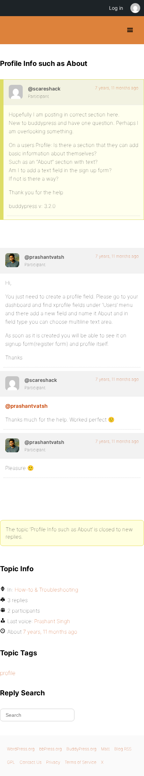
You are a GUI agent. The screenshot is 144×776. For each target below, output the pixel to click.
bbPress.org (50, 748)
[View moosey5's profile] (16, 92)
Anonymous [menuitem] (135, 8)
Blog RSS (122, 748)
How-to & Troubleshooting (46, 589)
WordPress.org (21, 748)
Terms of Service (80, 762)
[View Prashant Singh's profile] (12, 260)
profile (7, 672)
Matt (105, 748)
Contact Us (31, 762)
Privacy (53, 762)
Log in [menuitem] (116, 8)
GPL (11, 762)
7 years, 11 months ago (116, 87)
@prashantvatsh (26, 406)
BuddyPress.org (11, 30)
